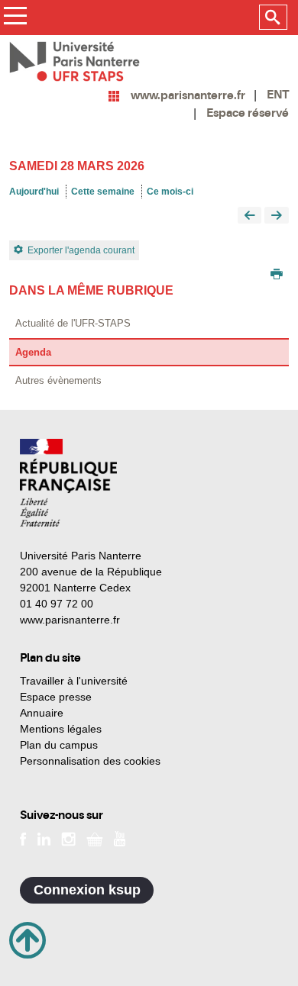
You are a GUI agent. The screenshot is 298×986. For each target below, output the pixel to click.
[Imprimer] (276, 275)
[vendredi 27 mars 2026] (250, 216)
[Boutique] (94, 838)
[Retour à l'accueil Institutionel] (68, 483)
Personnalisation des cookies (90, 761)
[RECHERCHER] (273, 18)
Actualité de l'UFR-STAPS (73, 323)
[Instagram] (68, 838)
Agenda (33, 352)
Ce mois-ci (170, 191)
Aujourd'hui (34, 191)
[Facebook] (23, 838)
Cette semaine (102, 191)
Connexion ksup (87, 889)
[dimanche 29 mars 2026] (276, 216)
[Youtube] (119, 838)
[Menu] (15, 18)
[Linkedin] (43, 838)
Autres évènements (58, 380)
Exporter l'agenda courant (81, 250)
